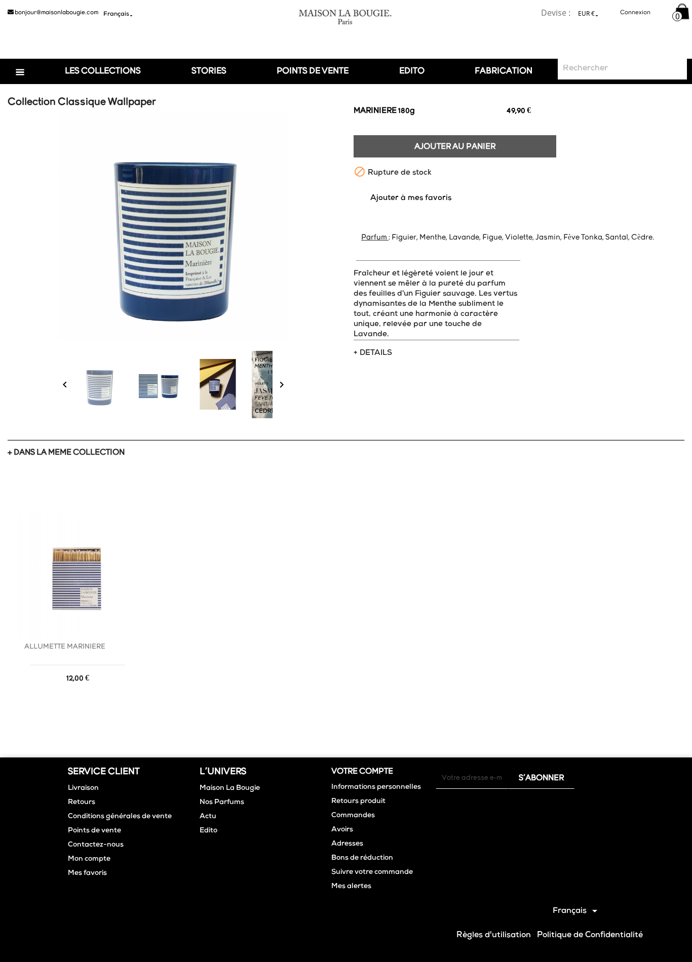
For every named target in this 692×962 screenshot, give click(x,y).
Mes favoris (87, 873)
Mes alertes (351, 886)
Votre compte (362, 772)
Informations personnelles (376, 787)
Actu (208, 816)
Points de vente (94, 830)
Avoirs (342, 829)
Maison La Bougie (230, 788)
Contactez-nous (96, 845)
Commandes (353, 815)
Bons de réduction (362, 858)
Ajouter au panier (454, 147)
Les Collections (103, 71)
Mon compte (89, 859)
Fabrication (503, 71)
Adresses (347, 844)
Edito (412, 71)
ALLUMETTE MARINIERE (64, 647)
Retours (81, 802)
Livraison (83, 788)
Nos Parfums (222, 802)
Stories (208, 71)
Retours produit (358, 801)
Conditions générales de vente (120, 816)
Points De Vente (313, 71)
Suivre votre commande (372, 872)
